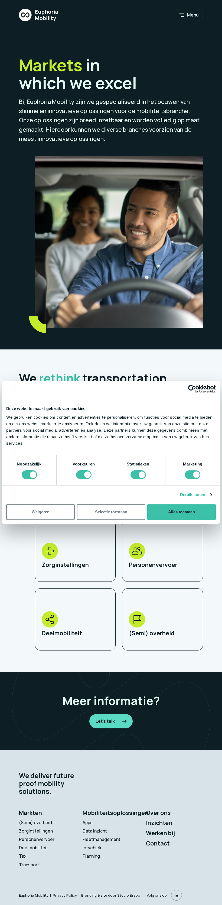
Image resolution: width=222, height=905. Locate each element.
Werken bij (160, 833)
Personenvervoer (36, 839)
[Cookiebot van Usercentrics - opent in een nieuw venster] (192, 389)
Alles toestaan (181, 512)
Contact (158, 843)
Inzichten (159, 823)
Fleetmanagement (101, 839)
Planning (91, 856)
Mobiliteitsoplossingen (115, 813)
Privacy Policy (65, 895)
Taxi (23, 856)
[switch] (84, 474)
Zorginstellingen (36, 831)
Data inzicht (95, 831)
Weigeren (41, 512)
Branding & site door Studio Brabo (110, 895)
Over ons (158, 813)
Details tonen (192, 494)
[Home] (38, 14)
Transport (29, 865)
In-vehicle (93, 848)
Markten (30, 813)
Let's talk (105, 721)
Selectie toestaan (111, 512)
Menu (193, 15)
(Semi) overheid (35, 822)
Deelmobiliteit (33, 848)
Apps (88, 822)
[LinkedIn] (176, 895)
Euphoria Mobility (33, 895)
